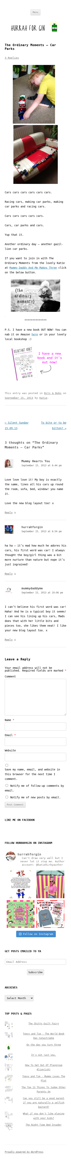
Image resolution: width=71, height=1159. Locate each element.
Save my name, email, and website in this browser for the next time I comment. (32, 774)
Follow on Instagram (38, 934)
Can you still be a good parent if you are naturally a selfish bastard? (43, 1102)
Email (10, 735)
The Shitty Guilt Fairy (43, 1023)
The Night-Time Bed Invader (44, 1124)
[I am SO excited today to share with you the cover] (21, 914)
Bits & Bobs (53, 393)
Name (9, 720)
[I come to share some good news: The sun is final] (50, 884)
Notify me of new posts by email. (35, 797)
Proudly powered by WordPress (24, 1152)
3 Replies (12, 57)
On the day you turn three (43, 1044)
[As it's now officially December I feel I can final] (50, 914)
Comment (10, 676)
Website (10, 750)
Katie (43, 397)
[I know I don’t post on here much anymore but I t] (21, 884)
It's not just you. (43, 1055)
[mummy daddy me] (35, 310)
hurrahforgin (32, 527)
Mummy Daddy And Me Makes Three (33, 267)
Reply (9, 512)
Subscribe (35, 972)
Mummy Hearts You (35, 461)
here (35, 334)
